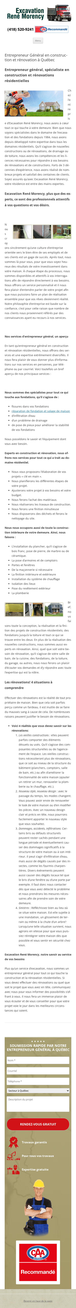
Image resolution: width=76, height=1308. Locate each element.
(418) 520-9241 (20, 29)
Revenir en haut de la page (38, 1301)
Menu (38, 40)
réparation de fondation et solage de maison (41, 411)
